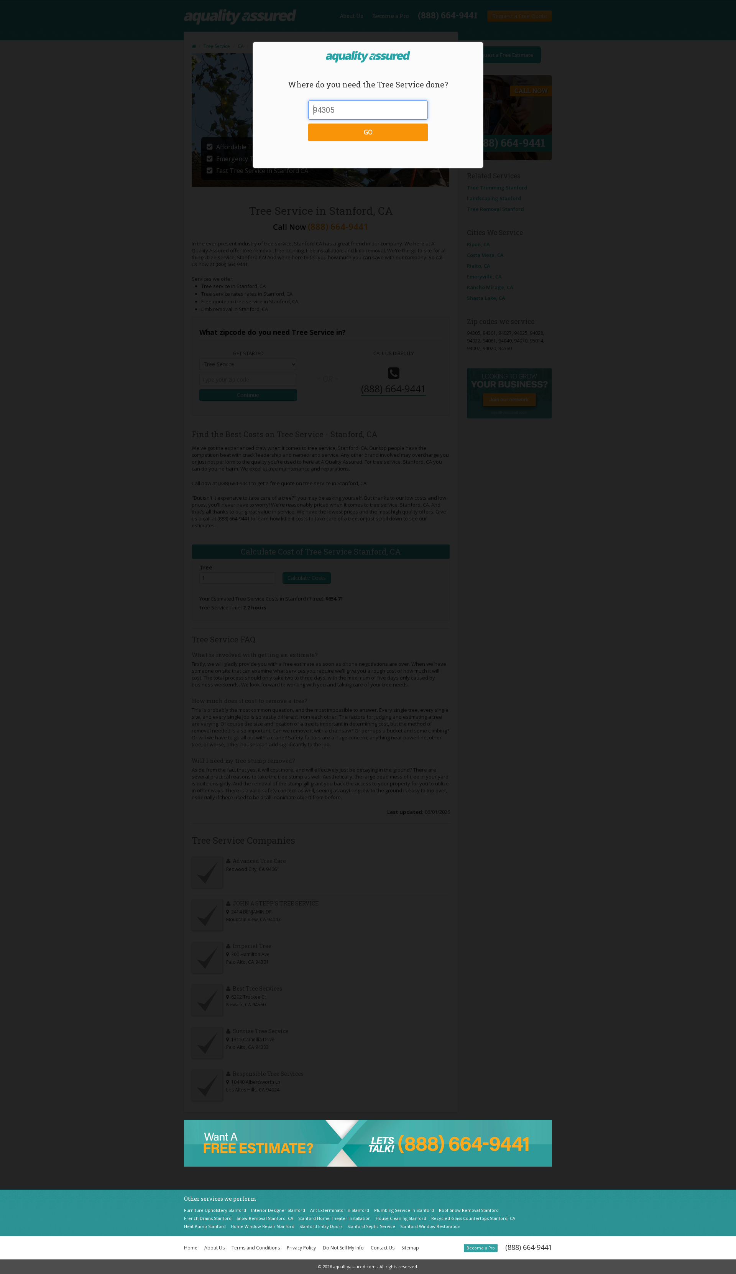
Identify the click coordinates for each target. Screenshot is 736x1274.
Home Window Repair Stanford (262, 1226)
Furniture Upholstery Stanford (215, 1210)
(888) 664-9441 (528, 1247)
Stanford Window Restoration (430, 1226)
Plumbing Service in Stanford (404, 1210)
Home (190, 1247)
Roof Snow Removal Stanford (469, 1210)
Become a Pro (481, 1248)
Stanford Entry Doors (320, 1226)
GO (368, 132)
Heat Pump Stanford (205, 1226)
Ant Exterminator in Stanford (339, 1210)
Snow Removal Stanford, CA (265, 1218)
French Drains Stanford (208, 1218)
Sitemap (410, 1247)
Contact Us (382, 1247)
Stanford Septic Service (371, 1226)
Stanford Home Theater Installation (334, 1218)
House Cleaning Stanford (401, 1218)
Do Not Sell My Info (343, 1247)
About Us (214, 1247)
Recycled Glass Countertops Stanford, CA (473, 1218)
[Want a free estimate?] (368, 1142)
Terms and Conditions (256, 1247)
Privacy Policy (301, 1247)
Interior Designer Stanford (278, 1210)
